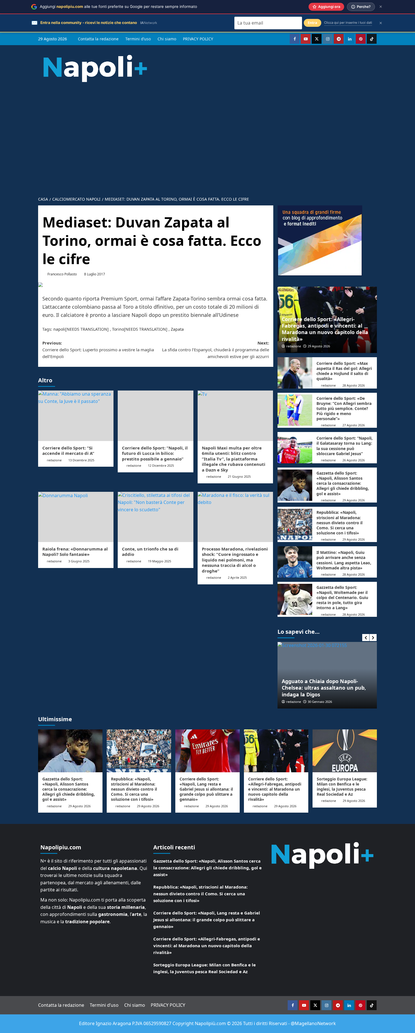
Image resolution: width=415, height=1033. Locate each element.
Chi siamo (167, 38)
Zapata (177, 329)
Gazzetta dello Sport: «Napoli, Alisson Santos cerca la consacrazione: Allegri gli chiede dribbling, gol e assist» (342, 483)
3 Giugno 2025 (78, 561)
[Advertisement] (207, 150)
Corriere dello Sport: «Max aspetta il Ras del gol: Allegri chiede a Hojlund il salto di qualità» (344, 371)
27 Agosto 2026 (353, 425)
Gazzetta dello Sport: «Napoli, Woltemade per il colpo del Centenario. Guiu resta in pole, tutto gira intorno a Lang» (342, 598)
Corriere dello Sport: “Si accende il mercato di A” (68, 450)
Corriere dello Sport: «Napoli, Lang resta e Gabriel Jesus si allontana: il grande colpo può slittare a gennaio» (206, 789)
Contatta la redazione (98, 38)
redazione (54, 460)
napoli (59, 329)
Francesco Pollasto (62, 274)
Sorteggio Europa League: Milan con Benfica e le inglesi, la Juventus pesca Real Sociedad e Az (342, 786)
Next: (215, 349)
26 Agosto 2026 (353, 460)
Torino (118, 329)
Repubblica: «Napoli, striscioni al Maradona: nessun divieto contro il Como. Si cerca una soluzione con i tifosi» (339, 523)
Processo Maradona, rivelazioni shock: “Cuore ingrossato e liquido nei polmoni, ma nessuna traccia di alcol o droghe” (235, 560)
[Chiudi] (381, 7)
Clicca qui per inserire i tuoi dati (348, 23)
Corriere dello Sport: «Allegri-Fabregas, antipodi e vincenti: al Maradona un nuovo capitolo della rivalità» (325, 329)
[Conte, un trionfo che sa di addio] (155, 517)
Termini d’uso (138, 38)
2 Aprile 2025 (237, 577)
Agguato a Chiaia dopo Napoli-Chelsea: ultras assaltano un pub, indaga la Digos (324, 688)
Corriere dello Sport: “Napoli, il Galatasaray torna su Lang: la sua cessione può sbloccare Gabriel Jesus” (344, 445)
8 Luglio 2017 (94, 274)
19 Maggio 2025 (159, 561)
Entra (312, 22)
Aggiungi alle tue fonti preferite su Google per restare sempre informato (118, 6)
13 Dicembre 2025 (81, 460)
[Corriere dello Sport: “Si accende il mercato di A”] (75, 416)
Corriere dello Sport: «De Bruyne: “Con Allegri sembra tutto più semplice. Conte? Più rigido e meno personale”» (344, 409)
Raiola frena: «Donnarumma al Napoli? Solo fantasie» (75, 551)
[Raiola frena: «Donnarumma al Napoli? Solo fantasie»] (75, 517)
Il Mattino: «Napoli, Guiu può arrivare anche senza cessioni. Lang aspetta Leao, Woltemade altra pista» (343, 560)
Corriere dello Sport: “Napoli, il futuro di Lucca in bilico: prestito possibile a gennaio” (155, 453)
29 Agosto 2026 (319, 346)
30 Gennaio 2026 (320, 701)
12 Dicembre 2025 (161, 465)
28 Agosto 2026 (353, 385)
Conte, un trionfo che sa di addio (150, 551)
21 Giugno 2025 (239, 476)
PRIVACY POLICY (198, 38)
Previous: (98, 349)
